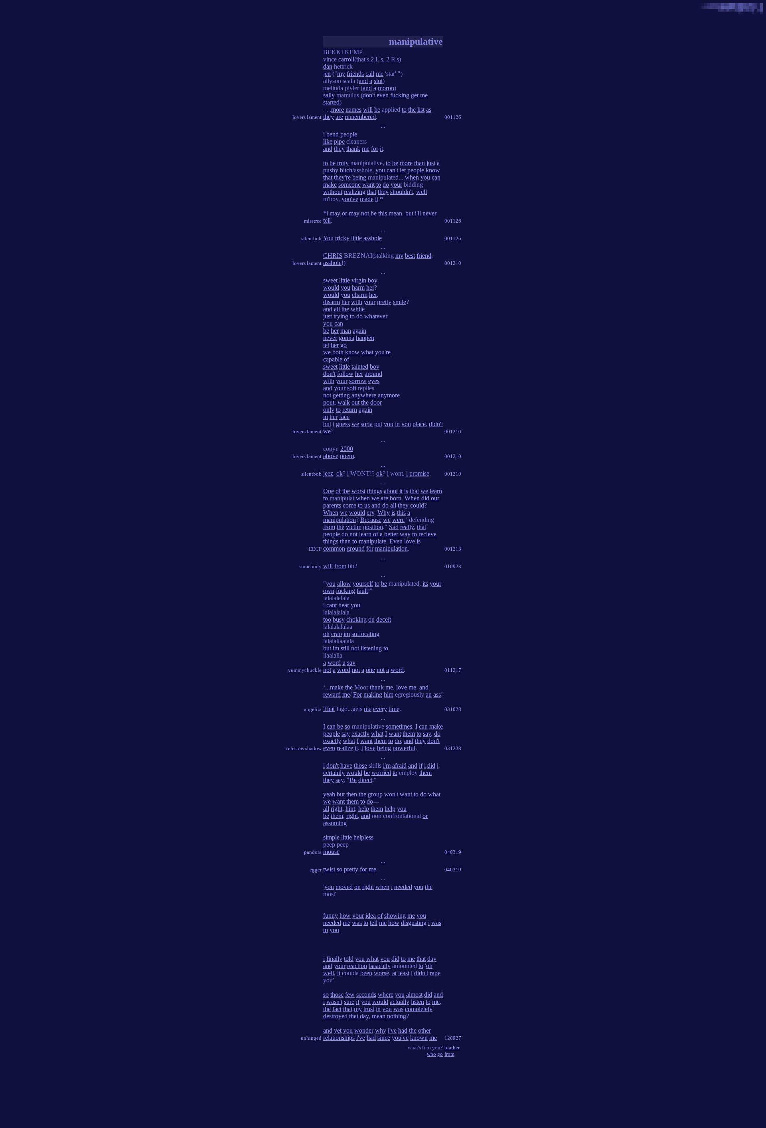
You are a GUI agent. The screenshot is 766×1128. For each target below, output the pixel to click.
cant (331, 605)
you (380, 170)
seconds (366, 994)
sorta (367, 424)
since (383, 1037)
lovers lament (307, 117)
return (349, 409)
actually (399, 1001)
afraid (399, 765)
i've (392, 1030)
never (429, 213)
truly (343, 163)
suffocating (365, 633)
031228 (452, 748)
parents (332, 505)
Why (383, 512)
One (328, 491)
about (391, 491)
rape (435, 973)
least (403, 973)
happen (365, 337)
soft (351, 388)
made (366, 199)
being (359, 177)
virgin (358, 280)
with (356, 301)
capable (332, 359)
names (353, 109)
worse (381, 973)
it (381, 148)
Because (370, 519)
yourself (363, 583)
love (409, 541)
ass (437, 694)
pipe (339, 141)
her (370, 287)
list (420, 109)
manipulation (339, 519)
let (403, 170)
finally (334, 958)
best (410, 255)
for (374, 148)
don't (369, 95)
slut (378, 80)
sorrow (358, 380)
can (436, 177)
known (419, 1037)
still (345, 648)
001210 (452, 263)
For (357, 694)
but (409, 213)
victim (353, 527)
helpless (363, 837)
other (424, 1030)
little (356, 238)
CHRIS (332, 255)
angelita (313, 709)
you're (383, 352)
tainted (359, 366)
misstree (313, 221)
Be (353, 779)
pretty (384, 301)
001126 (452, 117)
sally (329, 95)
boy (372, 280)
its (425, 583)
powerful (404, 748)
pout (328, 402)
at (394, 973)
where (385, 994)
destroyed (335, 1016)
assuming (335, 823)
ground (356, 548)
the (412, 109)
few (350, 994)
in (325, 416)
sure (349, 1001)
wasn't (334, 1001)
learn (436, 491)
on (371, 619)
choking (356, 619)
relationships (339, 1037)
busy (339, 619)
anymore (389, 395)
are (339, 116)
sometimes (399, 726)
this (382, 213)
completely (418, 1009)
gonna (346, 337)
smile (399, 301)
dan (327, 66)
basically (380, 965)
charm (359, 294)
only (328, 409)
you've (350, 199)
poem (347, 455)
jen (327, 73)
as (428, 109)
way (405, 534)
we (327, 352)
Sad (394, 527)
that (327, 177)
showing (395, 915)
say (351, 662)
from (329, 527)
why (380, 1030)
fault (362, 590)
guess (343, 424)
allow (344, 583)
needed (403, 886)
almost (414, 994)
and (363, 80)
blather (452, 1048)
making (372, 694)
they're (342, 177)
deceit (383, 619)
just (430, 163)
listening (371, 648)
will (368, 109)
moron (386, 88)
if (420, 765)
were (398, 519)
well (421, 191)
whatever (375, 316)
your (396, 184)
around (373, 373)
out (355, 402)
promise (419, 473)
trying (341, 316)
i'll (418, 213)
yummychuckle (305, 670)
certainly (334, 772)
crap (336, 633)
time (394, 708)
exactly (360, 733)
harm (358, 287)
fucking (399, 95)
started (331, 102)
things (374, 491)
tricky (342, 238)
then (351, 794)
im (347, 633)
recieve (427, 534)
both (338, 352)
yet (338, 1030)
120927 (452, 1038)
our (435, 498)
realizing (354, 191)
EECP (315, 549)
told (348, 958)
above (330, 455)
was (357, 922)
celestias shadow (304, 748)
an (429, 694)
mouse (331, 851)
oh (326, 633)
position (373, 527)
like (327, 141)
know (433, 170)
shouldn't (401, 191)
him (388, 694)
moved (344, 886)
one (370, 669)
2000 (346, 448)
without (332, 191)
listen (417, 1001)
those (360, 765)
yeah (329, 794)
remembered (360, 116)
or (344, 213)
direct (365, 779)
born (395, 498)
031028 (452, 709)
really (407, 527)
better (391, 534)
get (415, 95)
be (377, 109)
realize (345, 748)
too (327, 619)
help (363, 808)
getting (341, 395)
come (349, 505)
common (334, 548)
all (337, 309)
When (412, 498)
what (367, 352)
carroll (346, 59)
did (425, 498)
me (379, 73)
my (341, 73)
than (419, 163)
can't (392, 170)
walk (344, 402)
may (335, 213)
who (431, 1054)
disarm (331, 301)
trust (368, 1009)
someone (349, 184)
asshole (372, 238)
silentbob (311, 238)
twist (329, 869)
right (336, 808)
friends (355, 73)
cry (370, 512)
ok (339, 473)
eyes (373, 380)
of (346, 359)
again (359, 330)
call (369, 73)
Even (396, 541)
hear (343, 605)
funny (330, 915)
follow (345, 373)
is (406, 491)
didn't (436, 424)
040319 (452, 852)
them (409, 733)
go (343, 345)
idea (370, 915)
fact (337, 1009)
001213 (452, 549)
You (328, 238)
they (328, 116)
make (330, 184)
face (344, 416)
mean (395, 213)
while (358, 309)
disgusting (413, 922)
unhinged (311, 1038)
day (431, 958)
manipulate (372, 541)
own (328, 590)
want (368, 184)
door (376, 402)
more (337, 109)
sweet (330, 280)
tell (327, 220)
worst (358, 491)
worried (381, 772)
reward (332, 694)
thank (353, 148)
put (378, 424)
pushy (330, 170)
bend (332, 134)
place (419, 424)
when (412, 177)
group (375, 794)
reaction (357, 965)
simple (331, 837)
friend (424, 255)
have (346, 765)
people (348, 134)
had (402, 1030)
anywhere (363, 395)
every (380, 708)
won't (391, 794)
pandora (313, 852)
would (331, 287)
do (386, 184)
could (417, 505)
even (383, 95)
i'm (387, 765)
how (345, 915)
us (367, 505)
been (366, 973)
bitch (346, 170)
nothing (396, 1016)
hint (350, 808)
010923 (452, 566)
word (334, 662)
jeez (328, 473)
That (329, 708)
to (404, 109)
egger (316, 870)
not (365, 213)
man (345, 330)
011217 (452, 670)
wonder (363, 1030)
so (347, 726)
